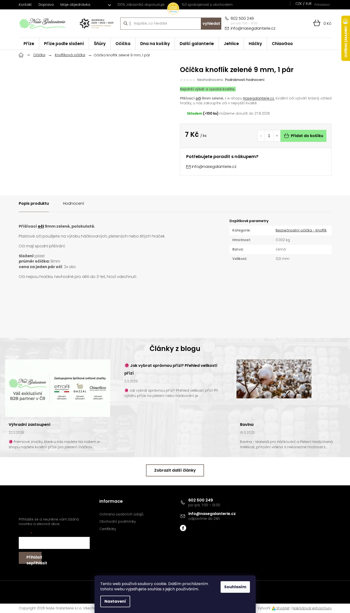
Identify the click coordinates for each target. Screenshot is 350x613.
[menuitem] (29, 44)
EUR (309, 3)
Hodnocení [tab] (73, 203)
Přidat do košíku (307, 135)
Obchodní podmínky (117, 521)
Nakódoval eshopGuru (312, 608)
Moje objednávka (75, 4)
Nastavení (115, 601)
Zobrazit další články (175, 470)
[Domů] (21, 54)
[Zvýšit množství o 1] (277, 136)
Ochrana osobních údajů (121, 514)
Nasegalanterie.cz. (259, 98)
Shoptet (283, 608)
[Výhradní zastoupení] (57, 388)
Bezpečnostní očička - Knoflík (301, 230)
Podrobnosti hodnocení (244, 80)
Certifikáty (107, 529)
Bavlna (247, 424)
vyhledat (211, 23)
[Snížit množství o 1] (261, 136)
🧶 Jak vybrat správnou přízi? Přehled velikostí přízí (170, 369)
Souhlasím (235, 587)
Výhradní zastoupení (30, 424)
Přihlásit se (34, 559)
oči (198, 98)
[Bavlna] (274, 378)
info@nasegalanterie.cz (212, 513)
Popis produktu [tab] (34, 203)
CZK (298, 3)
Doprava (46, 4)
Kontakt (25, 4)
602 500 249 (200, 500)
